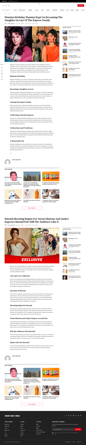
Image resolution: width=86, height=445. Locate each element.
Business (62, 10)
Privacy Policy (75, 432)
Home (15, 10)
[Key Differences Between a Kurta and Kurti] (32, 194)
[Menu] (83, 10)
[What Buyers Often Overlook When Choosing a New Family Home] (65, 32)
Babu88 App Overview (13, 1)
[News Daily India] (43, 5)
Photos (77, 10)
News (22, 23)
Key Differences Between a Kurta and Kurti (31, 201)
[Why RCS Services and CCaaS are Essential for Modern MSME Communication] (13, 194)
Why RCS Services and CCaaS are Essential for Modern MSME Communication (13, 202)
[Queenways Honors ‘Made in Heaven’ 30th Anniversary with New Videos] (65, 76)
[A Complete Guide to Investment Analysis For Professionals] (50, 194)
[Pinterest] (2, 76)
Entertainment (22, 10)
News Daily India (11, 23)
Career (36, 10)
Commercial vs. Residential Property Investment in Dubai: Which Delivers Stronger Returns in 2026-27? (32, 184)
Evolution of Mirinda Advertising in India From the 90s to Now (50, 183)
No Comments (28, 23)
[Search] (81, 10)
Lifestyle (30, 10)
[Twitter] (2, 71)
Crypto (72, 10)
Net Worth (55, 10)
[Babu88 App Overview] (65, 38)
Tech (67, 10)
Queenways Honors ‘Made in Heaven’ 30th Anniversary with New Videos (74, 75)
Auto (42, 10)
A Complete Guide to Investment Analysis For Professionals (50, 201)
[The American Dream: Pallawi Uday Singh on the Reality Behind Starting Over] (13, 176)
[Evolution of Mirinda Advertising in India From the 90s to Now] (50, 176)
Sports (48, 10)
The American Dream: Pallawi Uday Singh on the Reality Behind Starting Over (13, 184)
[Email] (2, 79)
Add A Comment (32, 208)
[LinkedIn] (2, 73)
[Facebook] (2, 68)
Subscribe (81, 5)
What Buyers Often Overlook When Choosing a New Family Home (74, 31)
